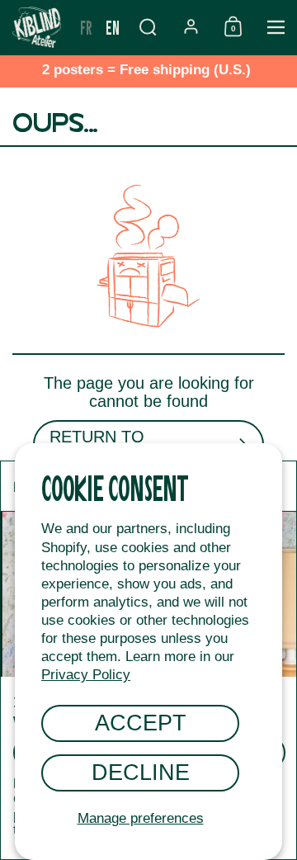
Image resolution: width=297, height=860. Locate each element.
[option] (86, 27)
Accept (140, 722)
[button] (147, 27)
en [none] (113, 27)
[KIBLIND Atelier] (36, 27)
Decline (141, 772)
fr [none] (86, 27)
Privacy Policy (85, 675)
